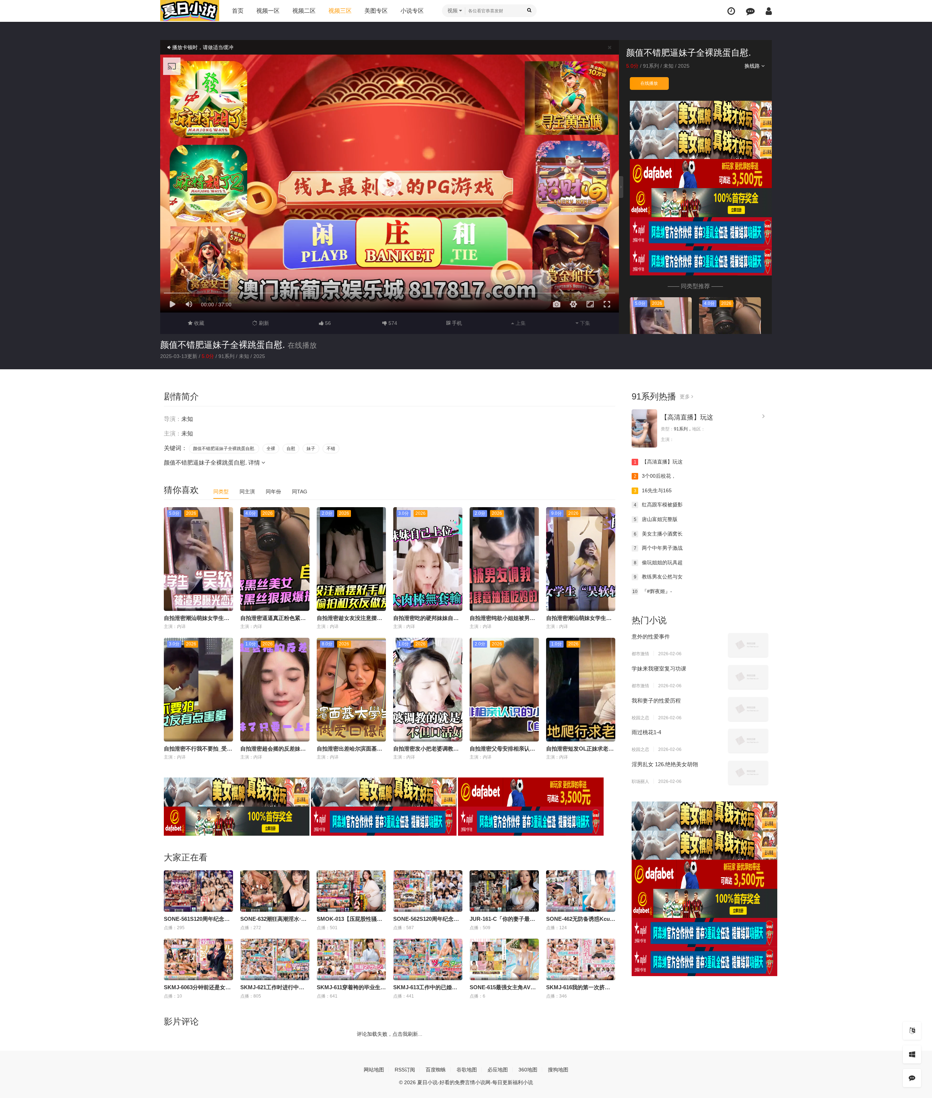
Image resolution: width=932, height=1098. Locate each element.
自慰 (291, 448)
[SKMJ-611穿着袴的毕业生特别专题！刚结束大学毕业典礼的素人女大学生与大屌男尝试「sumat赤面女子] (351, 959)
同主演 (247, 491)
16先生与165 (653, 490)
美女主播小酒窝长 (658, 534)
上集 (520, 323)
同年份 (273, 491)
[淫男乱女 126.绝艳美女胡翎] (748, 773)
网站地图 (374, 1070)
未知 (668, 66)
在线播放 (649, 83)
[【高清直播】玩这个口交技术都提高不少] (644, 428)
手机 (456, 323)
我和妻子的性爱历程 (656, 700)
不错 (331, 448)
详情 (254, 463)
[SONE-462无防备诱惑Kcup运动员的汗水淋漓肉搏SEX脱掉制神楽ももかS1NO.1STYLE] (580, 891)
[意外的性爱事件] (748, 645)
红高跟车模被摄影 (658, 505)
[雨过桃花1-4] (748, 741)
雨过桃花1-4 (646, 732)
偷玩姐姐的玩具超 (658, 562)
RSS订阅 (405, 1070)
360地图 (527, 1070)
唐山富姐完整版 (656, 519)
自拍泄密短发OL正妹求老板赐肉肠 (588, 748)
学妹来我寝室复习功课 (659, 668)
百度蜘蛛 (436, 1070)
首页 (238, 11)
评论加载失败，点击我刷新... (389, 1034)
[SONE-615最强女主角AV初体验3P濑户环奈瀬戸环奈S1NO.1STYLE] (504, 959)
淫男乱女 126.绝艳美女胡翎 (665, 764)
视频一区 (268, 11)
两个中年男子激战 (658, 548)
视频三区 (340, 11)
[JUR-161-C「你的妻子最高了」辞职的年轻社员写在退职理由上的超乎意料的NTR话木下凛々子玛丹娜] (504, 891)
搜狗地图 (558, 1070)
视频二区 (304, 11)
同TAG (299, 491)
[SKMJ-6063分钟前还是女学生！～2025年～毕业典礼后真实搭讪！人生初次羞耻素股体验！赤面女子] (198, 959)
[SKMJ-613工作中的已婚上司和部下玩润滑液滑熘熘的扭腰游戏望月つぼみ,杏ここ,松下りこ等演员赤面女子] (427, 959)
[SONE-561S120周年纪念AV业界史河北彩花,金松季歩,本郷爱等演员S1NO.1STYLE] (198, 891)
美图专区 (376, 11)
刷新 (263, 323)
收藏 (198, 323)
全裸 (270, 448)
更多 (685, 396)
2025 (684, 66)
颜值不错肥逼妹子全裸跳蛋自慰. (222, 345)
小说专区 (412, 11)
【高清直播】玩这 (687, 417)
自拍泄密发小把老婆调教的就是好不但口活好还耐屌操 (458, 748)
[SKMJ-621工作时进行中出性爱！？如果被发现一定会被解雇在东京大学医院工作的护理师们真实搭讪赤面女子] (274, 959)
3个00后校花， (655, 476)
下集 (584, 323)
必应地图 (497, 1070)
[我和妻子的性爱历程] (748, 709)
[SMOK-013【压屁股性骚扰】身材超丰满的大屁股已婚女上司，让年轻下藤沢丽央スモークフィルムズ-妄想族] (351, 891)
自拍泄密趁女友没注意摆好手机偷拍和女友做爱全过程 (382, 618)
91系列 (651, 66)
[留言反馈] (750, 11)
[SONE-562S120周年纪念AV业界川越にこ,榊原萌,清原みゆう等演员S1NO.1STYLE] (427, 891)
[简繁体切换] (912, 1031)
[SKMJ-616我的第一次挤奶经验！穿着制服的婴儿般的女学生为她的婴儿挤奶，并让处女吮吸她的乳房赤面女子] (580, 959)
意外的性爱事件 (651, 636)
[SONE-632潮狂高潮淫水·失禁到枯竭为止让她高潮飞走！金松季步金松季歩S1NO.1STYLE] (274, 891)
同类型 (221, 491)
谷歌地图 (467, 1070)
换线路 (753, 66)
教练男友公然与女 (658, 577)
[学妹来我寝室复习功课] (748, 677)
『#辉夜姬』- (652, 591)
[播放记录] (731, 11)
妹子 (311, 448)
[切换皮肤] (912, 1054)
